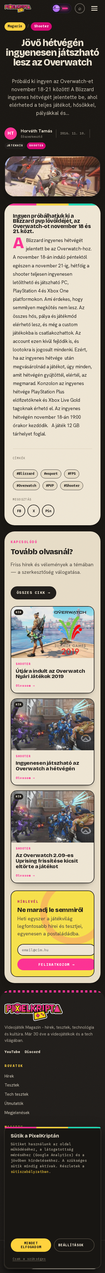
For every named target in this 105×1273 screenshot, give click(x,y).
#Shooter (72, 486)
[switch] (61, 8)
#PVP (50, 486)
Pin (48, 511)
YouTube (12, 1052)
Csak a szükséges (29, 1259)
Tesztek (11, 1085)
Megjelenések (17, 1112)
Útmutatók (14, 1103)
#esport (51, 474)
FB (19, 511)
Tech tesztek (16, 1094)
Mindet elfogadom (31, 1245)
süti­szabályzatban (30, 1172)
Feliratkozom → (56, 964)
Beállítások (70, 1245)
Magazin (15, 26)
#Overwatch (26, 486)
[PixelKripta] (17, 8)
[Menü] (94, 8)
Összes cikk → (33, 592)
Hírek (9, 1076)
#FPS (72, 474)
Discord (32, 1052)
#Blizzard (25, 474)
